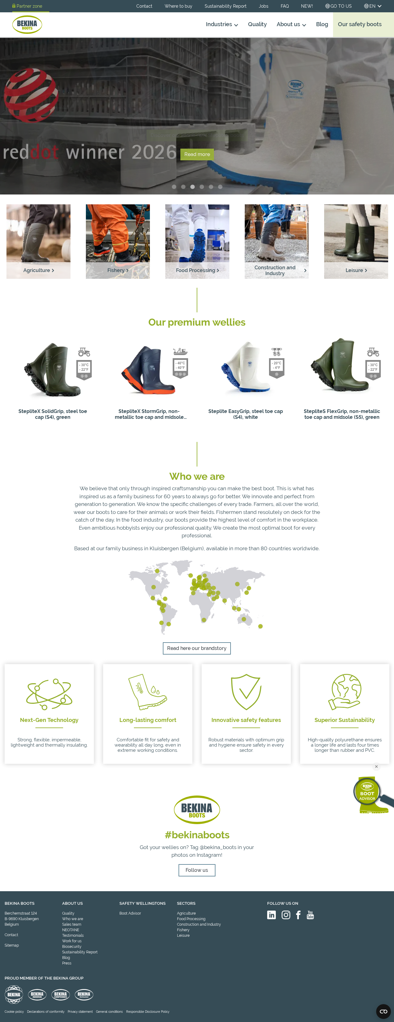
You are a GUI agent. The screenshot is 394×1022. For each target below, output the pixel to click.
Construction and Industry (199, 924)
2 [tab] (183, 186)
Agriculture (186, 913)
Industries (219, 24)
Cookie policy (14, 1011)
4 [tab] (201, 186)
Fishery (183, 930)
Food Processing (191, 919)
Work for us (72, 941)
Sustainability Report (226, 6)
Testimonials (73, 935)
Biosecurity (72, 946)
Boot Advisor (130, 913)
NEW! (307, 6)
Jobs (263, 6)
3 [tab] (192, 186)
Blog (322, 24)
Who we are (72, 919)
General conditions (109, 1011)
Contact (144, 6)
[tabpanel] (197, 115)
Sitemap (12, 945)
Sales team (71, 924)
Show (52, 429)
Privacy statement (80, 1011)
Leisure (183, 935)
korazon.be (372, 1016)
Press (66, 963)
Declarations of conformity (45, 1011)
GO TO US (341, 6)
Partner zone (29, 6)
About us (288, 24)
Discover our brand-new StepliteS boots (197, 135)
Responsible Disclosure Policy (147, 1011)
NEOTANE (70, 930)
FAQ (285, 6)
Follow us (197, 870)
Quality (257, 24)
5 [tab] (210, 186)
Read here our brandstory (197, 648)
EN (372, 6)
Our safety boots (360, 24)
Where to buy (178, 6)
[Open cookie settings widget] (383, 1011)
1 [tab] (174, 186)
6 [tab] (220, 186)
